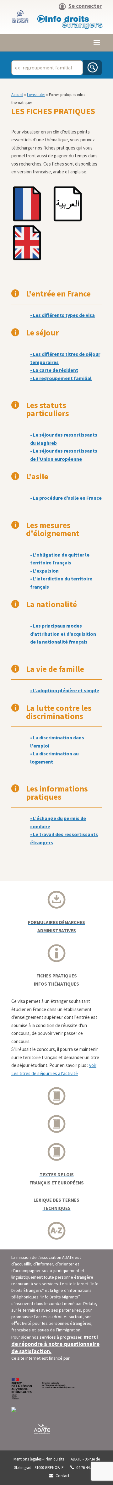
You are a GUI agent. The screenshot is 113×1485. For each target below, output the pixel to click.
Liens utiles (36, 94)
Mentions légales (27, 1459)
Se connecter (85, 6)
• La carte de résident (54, 370)
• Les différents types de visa (62, 315)
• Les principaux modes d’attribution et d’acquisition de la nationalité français (63, 634)
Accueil (17, 94)
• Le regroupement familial (61, 378)
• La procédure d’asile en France (66, 498)
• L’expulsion (44, 571)
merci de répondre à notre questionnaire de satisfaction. (55, 1344)
